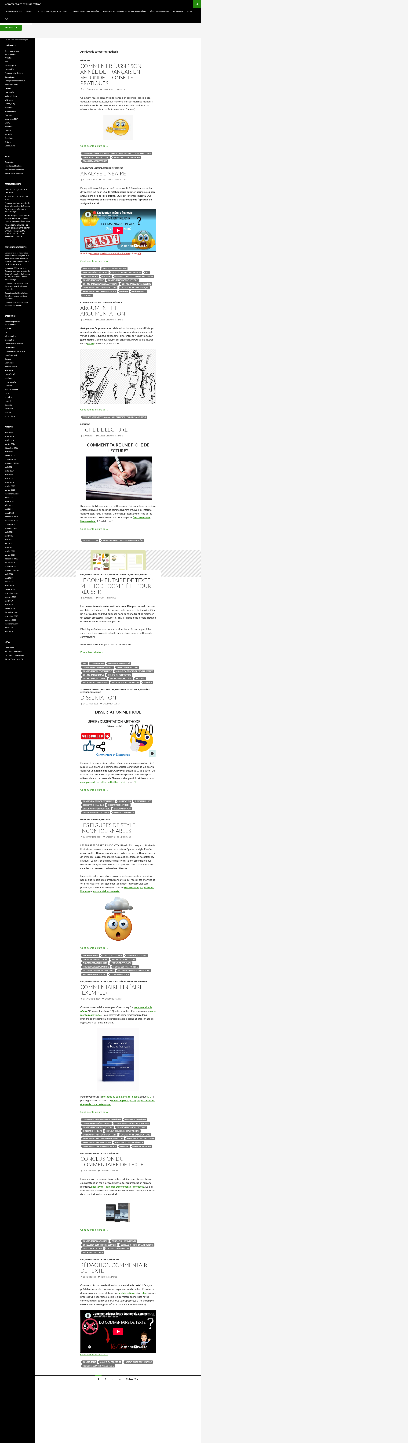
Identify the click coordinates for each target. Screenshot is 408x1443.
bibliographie (10, 65)
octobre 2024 (10, 459)
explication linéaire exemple (140, 1139)
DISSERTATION (98, 697)
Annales (8, 58)
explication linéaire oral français (99, 1146)
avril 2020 (9, 581)
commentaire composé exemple (98, 667)
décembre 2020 (11, 559)
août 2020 (9, 574)
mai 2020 (9, 578)
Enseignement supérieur (15, 81)
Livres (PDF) (10, 103)
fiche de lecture (90, 540)
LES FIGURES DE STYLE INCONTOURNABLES (107, 828)
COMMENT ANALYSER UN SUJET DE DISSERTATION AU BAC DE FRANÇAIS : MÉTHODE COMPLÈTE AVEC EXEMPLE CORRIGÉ (17, 231)
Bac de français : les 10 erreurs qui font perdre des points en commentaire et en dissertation (17, 218)
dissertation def (143, 801)
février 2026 (10, 440)
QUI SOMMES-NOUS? (13, 11)
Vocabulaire (10, 146)
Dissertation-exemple (123, 813)
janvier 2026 (10, 444)
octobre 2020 (10, 566)
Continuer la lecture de (94, 145)
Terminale (145, 574)
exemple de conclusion (118, 1249)
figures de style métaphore (96, 967)
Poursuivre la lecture (91, 651)
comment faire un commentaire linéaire (134, 276)
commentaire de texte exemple (97, 671)
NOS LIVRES (178, 11)
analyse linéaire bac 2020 (114, 269)
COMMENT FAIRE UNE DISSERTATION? (98, 801)
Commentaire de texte (92, 302)
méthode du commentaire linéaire (120, 1096)
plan (144, 1292)
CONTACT (30, 11)
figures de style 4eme (136, 955)
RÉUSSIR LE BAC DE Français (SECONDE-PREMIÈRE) (124, 11)
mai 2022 (9, 509)
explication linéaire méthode (129, 1142)
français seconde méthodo (96, 157)
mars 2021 (9, 547)
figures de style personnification (134, 971)
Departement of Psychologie (16, 293)
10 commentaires (107, 598)
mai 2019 (9, 604)
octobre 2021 (10, 524)
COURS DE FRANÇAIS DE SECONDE (52, 11)
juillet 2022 (9, 501)
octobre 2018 (10, 620)
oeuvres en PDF (11, 119)
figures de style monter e (125, 967)
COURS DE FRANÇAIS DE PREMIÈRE (85, 11)
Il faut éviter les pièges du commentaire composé (117, 1186)
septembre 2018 (11, 624)
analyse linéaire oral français (126, 272)
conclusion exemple (92, 1249)
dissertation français (93, 805)
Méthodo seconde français (127, 157)
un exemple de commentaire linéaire (110, 253)
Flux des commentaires (14, 169)
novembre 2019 (11, 593)
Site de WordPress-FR (14, 173)
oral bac (87, 295)
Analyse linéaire (103, 173)
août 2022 (9, 497)
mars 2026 (9, 436)
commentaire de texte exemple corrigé (134, 671)
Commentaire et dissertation (23, 4)
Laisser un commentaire (115, 89)
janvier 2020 (10, 589)
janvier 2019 (10, 608)
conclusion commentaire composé (99, 1245)
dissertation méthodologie (96, 809)
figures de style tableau (94, 974)
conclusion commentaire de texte (137, 1245)
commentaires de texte (106, 891)
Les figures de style (120, 974)
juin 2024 (9, 474)
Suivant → (132, 1379)
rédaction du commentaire (139, 1362)
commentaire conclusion (95, 1241)
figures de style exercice (123, 959)
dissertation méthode (118, 805)
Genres (108, 302)
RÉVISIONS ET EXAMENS (159, 11)
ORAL (7, 123)
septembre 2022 (11, 494)
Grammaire (9, 92)
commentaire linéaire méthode (123, 280)
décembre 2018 (11, 612)
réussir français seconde (95, 161)
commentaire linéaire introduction (132, 1123)
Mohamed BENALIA (13, 268)
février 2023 (10, 486)
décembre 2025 (11, 448)
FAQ (6, 19)
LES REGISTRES (15, 305)
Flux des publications (13, 166)
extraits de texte (11, 84)
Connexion (9, 162)
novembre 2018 (11, 616)
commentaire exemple (93, 675)
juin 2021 (9, 536)
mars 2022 (9, 513)
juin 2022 (9, 505)
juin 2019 (9, 601)
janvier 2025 (10, 455)
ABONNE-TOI (11, 27)
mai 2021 (9, 539)
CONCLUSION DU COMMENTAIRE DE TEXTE (112, 1161)
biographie (9, 69)
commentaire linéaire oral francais (100, 284)
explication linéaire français (135, 288)
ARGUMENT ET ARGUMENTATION (102, 311)
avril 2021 (9, 543)
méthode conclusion (93, 1252)
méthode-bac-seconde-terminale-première (123, 540)
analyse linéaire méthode (95, 272)
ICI (139, 253)
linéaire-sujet (139, 291)
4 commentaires (109, 1277)
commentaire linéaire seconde (136, 284)
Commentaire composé (119, 663)
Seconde (134, 574)
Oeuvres (8, 115)
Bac (82, 168)
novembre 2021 (11, 520)
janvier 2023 (10, 490)
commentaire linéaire (93, 280)
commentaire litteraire (119, 675)
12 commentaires (109, 1170)
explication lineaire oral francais (99, 291)
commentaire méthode (121, 679)
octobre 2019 (10, 597)
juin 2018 (9, 631)
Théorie (8, 142)
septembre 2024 (11, 463)
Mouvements (10, 111)
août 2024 (9, 467)
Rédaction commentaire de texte (115, 1268)
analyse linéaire (90, 269)
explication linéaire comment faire (99, 288)
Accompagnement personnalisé (97, 689)
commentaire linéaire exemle (96, 1123)
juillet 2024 (9, 471)
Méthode (85, 60)
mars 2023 (9, 482)
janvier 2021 (10, 555)
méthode (140, 679)
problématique (126, 1292)
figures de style (90, 955)
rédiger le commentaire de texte (98, 1366)
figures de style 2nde (112, 955)
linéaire (124, 291)
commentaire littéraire (94, 679)
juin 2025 (9, 451)
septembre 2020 (11, 570)
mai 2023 (9, 478)
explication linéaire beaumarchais (122, 1131)
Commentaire (97, 663)
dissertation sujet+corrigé (96, 813)
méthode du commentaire (95, 683)
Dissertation (122, 689)
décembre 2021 (11, 516)
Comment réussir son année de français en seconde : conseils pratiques (110, 74)
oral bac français (142, 1146)
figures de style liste (121, 963)
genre (90, 343)
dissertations (131, 887)
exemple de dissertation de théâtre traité (102, 781)
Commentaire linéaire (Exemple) (111, 990)
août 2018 (9, 627)
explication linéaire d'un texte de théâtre (103, 1139)
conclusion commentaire (124, 1241)
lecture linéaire (93, 168)
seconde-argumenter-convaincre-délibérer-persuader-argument (114, 417)
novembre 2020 (11, 562)
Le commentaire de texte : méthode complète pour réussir (116, 586)
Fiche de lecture (104, 429)
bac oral (106, 276)
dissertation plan (122, 809)
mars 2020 (9, 585)
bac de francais (90, 276)
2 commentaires (111, 704)
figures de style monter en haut (98, 971)
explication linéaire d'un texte (135, 1135)
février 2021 (10, 551)
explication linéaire (92, 1131)
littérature (9, 100)
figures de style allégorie (95, 959)
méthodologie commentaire (125, 683)
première (118, 168)
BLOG (189, 11)
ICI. (149, 1096)
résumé (8, 130)
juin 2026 (9, 432)
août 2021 (9, 532)
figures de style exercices (95, 963)
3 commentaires (113, 999)
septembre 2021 (11, 528)
